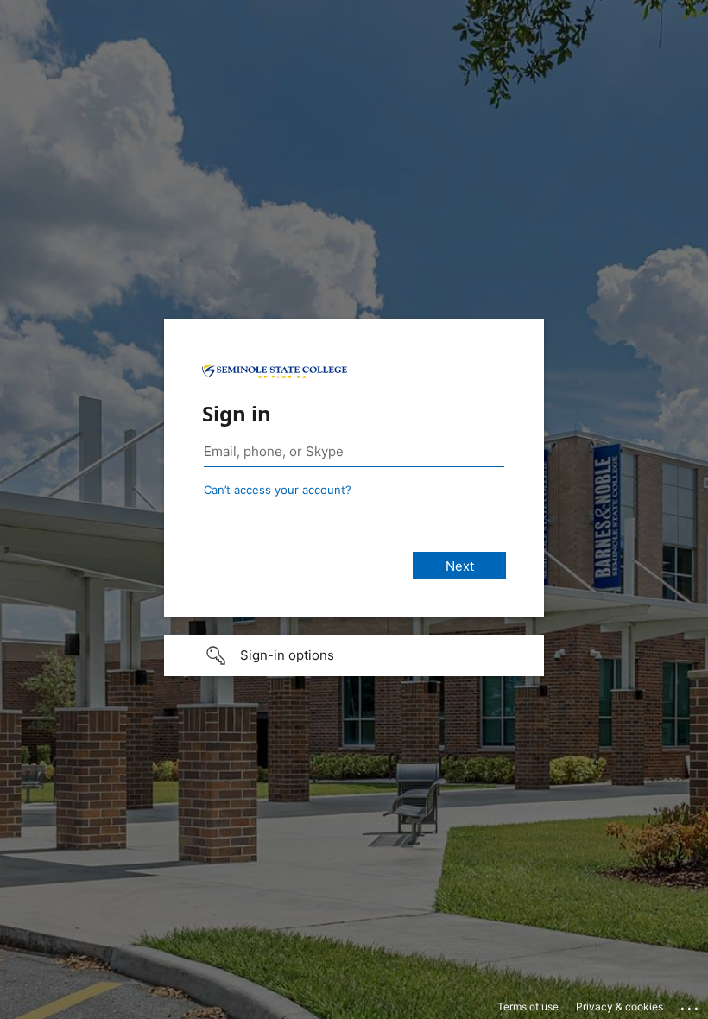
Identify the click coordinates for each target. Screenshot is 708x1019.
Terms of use (528, 1006)
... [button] (690, 1004)
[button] (354, 655)
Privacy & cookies (619, 1006)
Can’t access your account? (277, 490)
